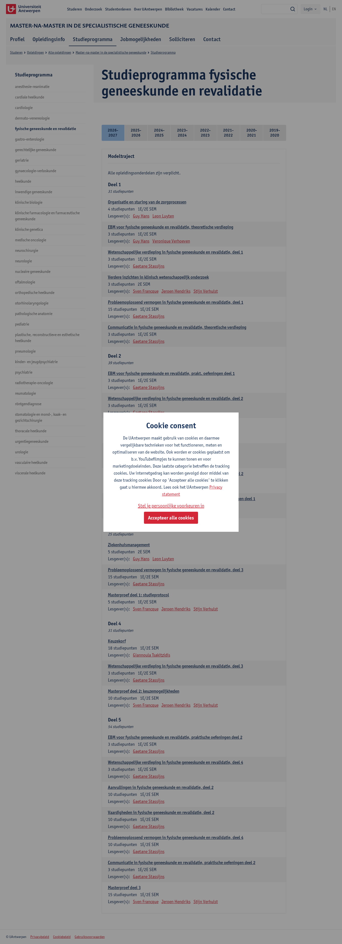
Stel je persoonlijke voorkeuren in (171, 506)
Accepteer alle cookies (171, 518)
